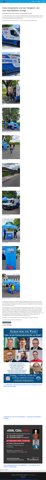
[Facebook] (33, 1)
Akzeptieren (3, 477)
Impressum (27, 479)
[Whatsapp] (35, 1)
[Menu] (43, 1)
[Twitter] (37, 1)
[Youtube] (39, 1)
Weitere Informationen (20, 479)
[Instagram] (41, 1)
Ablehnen (10, 477)
